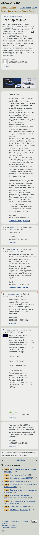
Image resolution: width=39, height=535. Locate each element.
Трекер (25, 11)
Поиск (31, 11)
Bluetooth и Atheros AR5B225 (21, 478)
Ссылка (6, 66)
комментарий (15, 227)
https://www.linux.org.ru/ (9, 527)
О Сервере (5, 521)
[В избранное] (32, 25)
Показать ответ (15, 287)
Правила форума (15, 521)
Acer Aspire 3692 (14, 20)
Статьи (4, 11)
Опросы (17, 11)
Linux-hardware (16, 16)
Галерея (12, 8)
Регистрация (25, 8)
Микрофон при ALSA (18, 475)
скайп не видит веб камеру (20, 510)
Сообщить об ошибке (8, 525)
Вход (34, 8)
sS (10, 412)
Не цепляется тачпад (18, 481)
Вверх (34, 521)
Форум (11, 11)
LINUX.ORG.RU (10, 3)
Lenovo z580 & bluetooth (19, 506)
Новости (4, 8)
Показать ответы (15, 221)
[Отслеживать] (32, 31)
